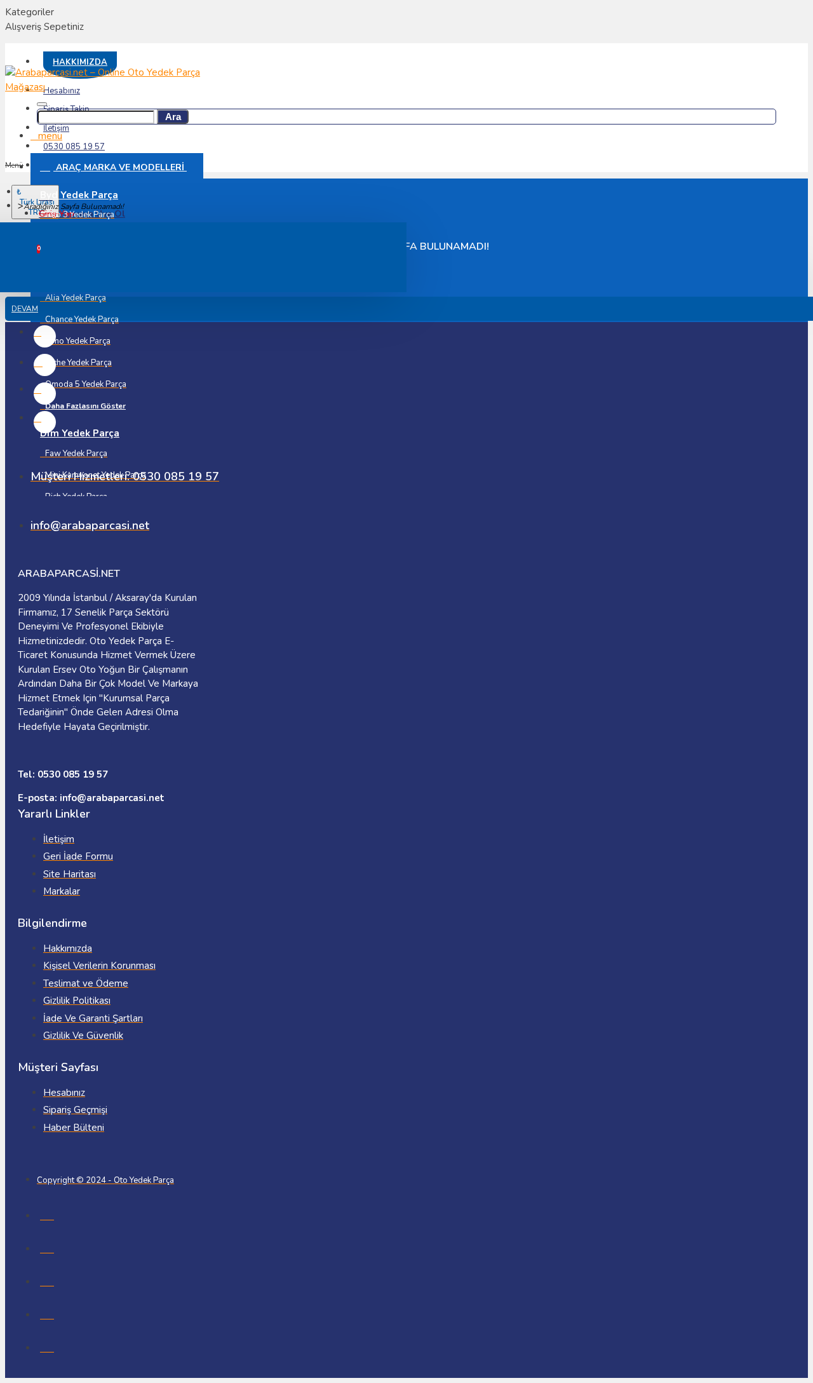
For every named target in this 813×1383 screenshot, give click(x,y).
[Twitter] (45, 393)
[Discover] (47, 1312)
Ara (173, 116)
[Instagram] (45, 365)
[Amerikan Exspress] (47, 1279)
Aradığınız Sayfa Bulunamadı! (74, 206)
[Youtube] (45, 422)
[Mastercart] (47, 1246)
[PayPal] (47, 1345)
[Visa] (47, 1213)
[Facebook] (45, 336)
